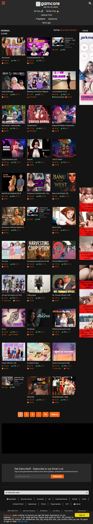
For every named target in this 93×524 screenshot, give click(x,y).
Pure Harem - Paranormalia (11, 125)
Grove (4, 329)
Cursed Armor (32, 125)
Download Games (61, 499)
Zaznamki (40, 499)
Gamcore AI (82, 511)
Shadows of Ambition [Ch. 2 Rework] (38, 193)
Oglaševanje (32, 504)
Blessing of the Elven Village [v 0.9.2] (38, 91)
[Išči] (90, 3)
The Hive (5, 261)
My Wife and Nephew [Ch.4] (11, 193)
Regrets (30, 159)
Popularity (73, 30)
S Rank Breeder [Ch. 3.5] (35, 58)
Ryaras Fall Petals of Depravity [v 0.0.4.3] (64, 125)
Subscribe (57, 476)
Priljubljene (40, 19)
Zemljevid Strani (18, 504)
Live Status (56, 511)
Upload (77, 504)
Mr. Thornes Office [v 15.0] (61, 295)
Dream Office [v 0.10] (9, 363)
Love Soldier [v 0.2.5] (59, 91)
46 (45, 414)
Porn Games (69, 511)
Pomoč (43, 504)
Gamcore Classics (29, 511)
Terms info (22, 521)
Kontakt (74, 499)
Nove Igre (46, 23)
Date (62, 30)
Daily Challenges (7, 91)
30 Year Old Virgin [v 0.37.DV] (12, 295)
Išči (49, 499)
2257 (67, 504)
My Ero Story (56, 227)
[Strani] (3, 3)
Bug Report (12, 499)
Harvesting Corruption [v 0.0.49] (38, 261)
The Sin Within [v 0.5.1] (60, 261)
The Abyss (31, 329)
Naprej (55, 414)
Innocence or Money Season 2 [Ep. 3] (13, 227)
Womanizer (6, 58)
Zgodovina (52, 19)
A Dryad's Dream (33, 363)
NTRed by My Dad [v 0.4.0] (61, 329)
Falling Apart (31, 295)
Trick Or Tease (57, 159)
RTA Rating (44, 511)
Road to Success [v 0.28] (60, 363)
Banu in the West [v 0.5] (60, 193)
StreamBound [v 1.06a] (60, 397)
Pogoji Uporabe (56, 504)
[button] (46, 493)
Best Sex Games (26, 499)
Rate (66, 30)
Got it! (82, 515)
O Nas (84, 499)
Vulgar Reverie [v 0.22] (9, 159)
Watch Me (30, 397)
